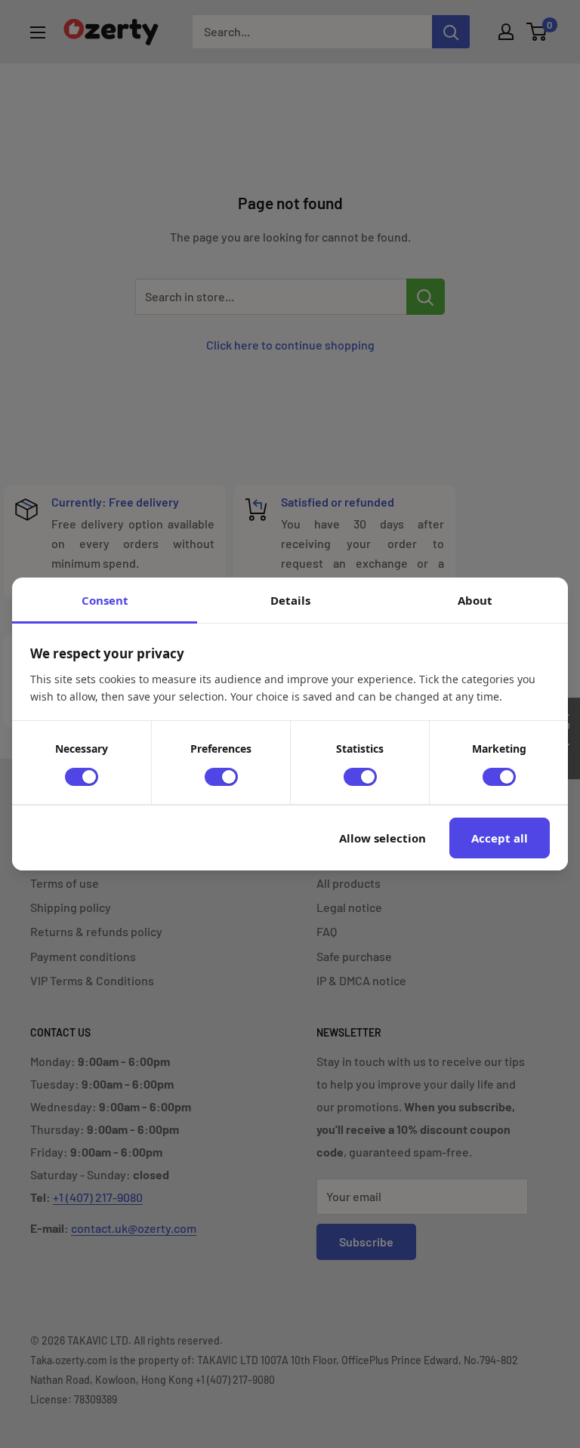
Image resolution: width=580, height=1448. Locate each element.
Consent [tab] (105, 600)
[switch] (81, 777)
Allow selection (382, 838)
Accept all (499, 838)
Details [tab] (290, 600)
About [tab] (475, 600)
